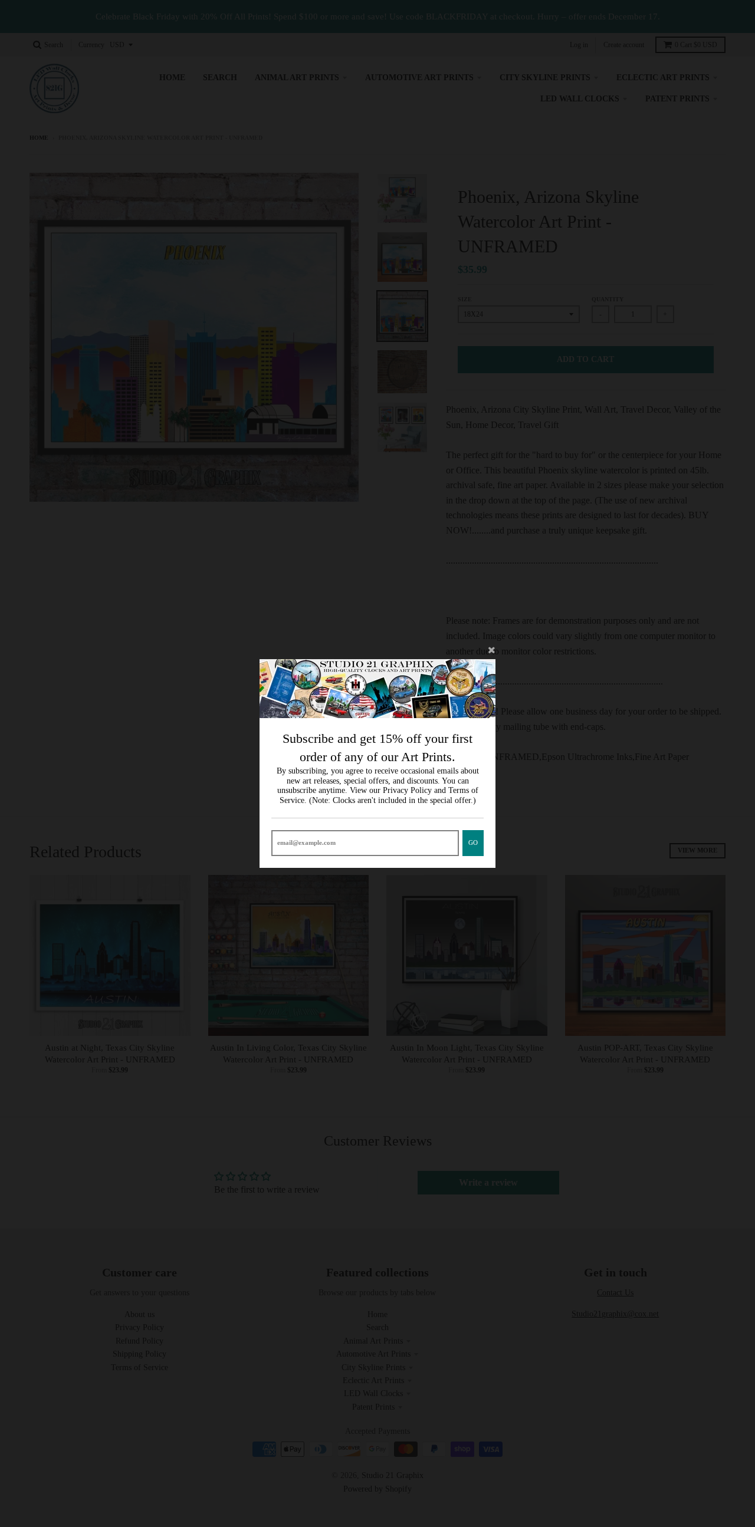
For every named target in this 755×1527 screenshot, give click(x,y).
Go (473, 842)
